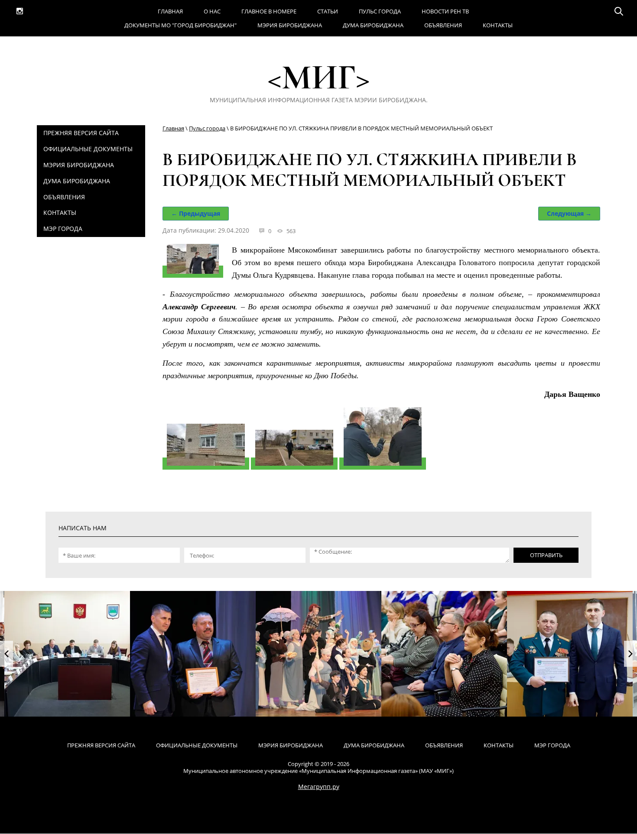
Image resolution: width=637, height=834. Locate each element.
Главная (173, 128)
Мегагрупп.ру (318, 786)
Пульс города (207, 128)
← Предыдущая (195, 213)
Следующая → (569, 213)
